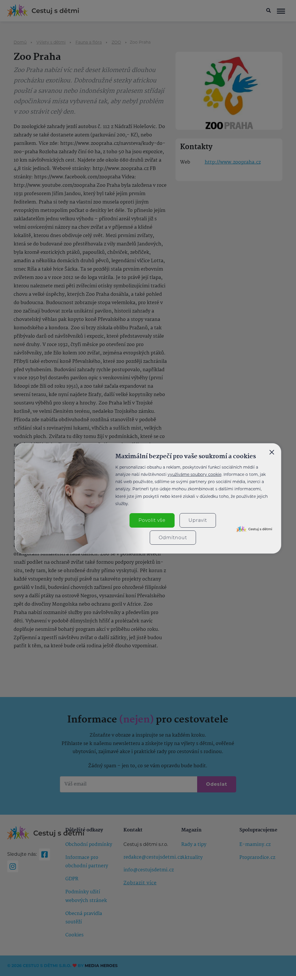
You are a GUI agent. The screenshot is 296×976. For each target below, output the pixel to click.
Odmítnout (173, 537)
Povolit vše (152, 520)
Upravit (197, 520)
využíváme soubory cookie (194, 474)
